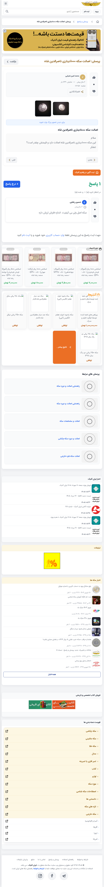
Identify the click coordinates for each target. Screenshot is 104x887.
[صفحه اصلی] (97, 22)
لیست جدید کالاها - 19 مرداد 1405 (79, 528)
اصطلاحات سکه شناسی (86, 791)
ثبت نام (86, 11)
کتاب (94, 769)
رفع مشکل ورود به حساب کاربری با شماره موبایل (74, 586)
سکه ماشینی (91, 739)
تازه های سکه (90, 807)
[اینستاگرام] (40, 876)
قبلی (13, 160)
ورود (96, 11)
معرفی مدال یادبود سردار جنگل (80, 629)
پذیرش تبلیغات (22, 859)
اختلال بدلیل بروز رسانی (83, 661)
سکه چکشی (91, 731)
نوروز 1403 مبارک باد (84, 607)
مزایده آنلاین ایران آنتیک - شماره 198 (78, 506)
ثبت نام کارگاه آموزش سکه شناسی (79, 597)
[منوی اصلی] (5, 3)
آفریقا (95, 827)
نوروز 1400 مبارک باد (84, 618)
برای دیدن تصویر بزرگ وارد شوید (52, 122)
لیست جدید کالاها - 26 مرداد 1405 (78, 496)
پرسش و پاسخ (54, 859)
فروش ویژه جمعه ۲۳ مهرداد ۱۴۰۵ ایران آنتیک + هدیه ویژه (71, 517)
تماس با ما (41, 859)
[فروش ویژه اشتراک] (52, 40)
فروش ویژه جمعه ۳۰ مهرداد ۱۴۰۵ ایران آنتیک (75, 485)
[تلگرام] (64, 876)
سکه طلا (92, 746)
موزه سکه (92, 784)
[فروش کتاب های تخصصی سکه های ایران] (63, 708)
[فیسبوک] (52, 876)
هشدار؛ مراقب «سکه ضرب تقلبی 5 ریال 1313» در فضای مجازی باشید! (67, 639)
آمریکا (95, 839)
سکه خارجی (91, 814)
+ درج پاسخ (11, 184)
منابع (33, 859)
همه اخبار (52, 674)
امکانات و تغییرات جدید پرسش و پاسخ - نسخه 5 (73, 650)
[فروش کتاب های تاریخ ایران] (40, 708)
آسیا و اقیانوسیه (91, 821)
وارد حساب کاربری (55, 235)
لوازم (94, 776)
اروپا (95, 833)
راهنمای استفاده (68, 859)
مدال (94, 754)
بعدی (90, 160)
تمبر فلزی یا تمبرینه (87, 761)
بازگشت (13, 61)
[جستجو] (7, 11)
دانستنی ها (91, 799)
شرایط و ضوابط (82, 859)
